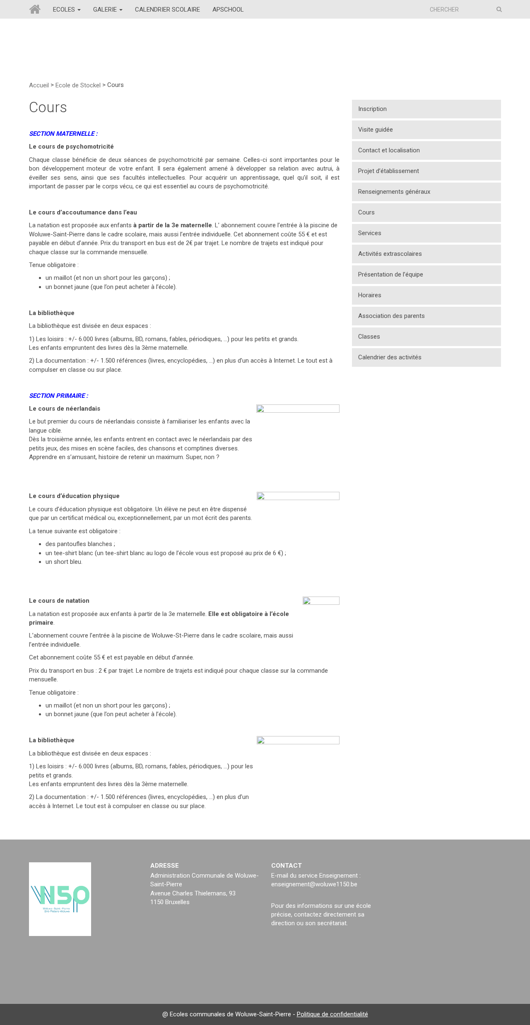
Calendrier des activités (390, 357)
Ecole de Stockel (78, 85)
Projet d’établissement (388, 171)
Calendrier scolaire (167, 9)
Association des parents (391, 316)
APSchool (228, 9)
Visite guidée (375, 129)
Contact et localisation (389, 150)
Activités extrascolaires (390, 253)
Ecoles (65, 9)
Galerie (105, 9)
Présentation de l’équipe (390, 274)
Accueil (39, 85)
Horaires (369, 295)
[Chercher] (499, 9)
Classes (369, 336)
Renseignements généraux (394, 191)
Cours (366, 212)
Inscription (372, 109)
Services (369, 233)
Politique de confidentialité (332, 1014)
